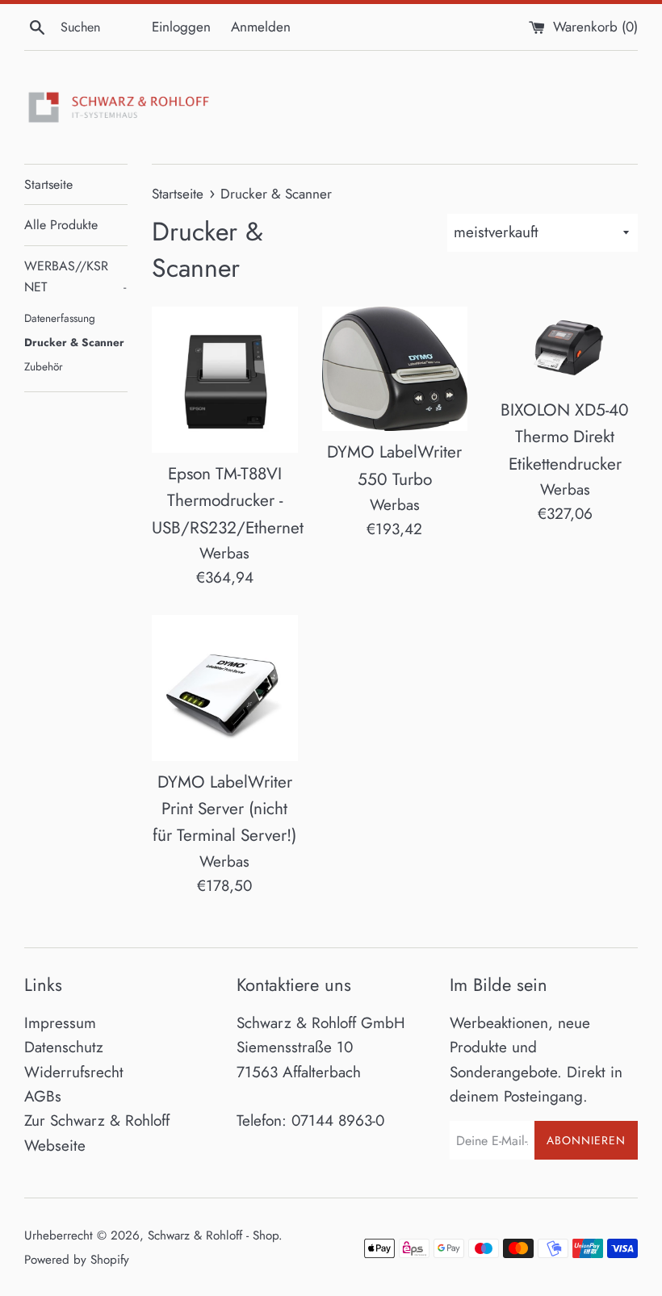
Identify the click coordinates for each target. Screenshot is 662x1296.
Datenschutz (63, 1047)
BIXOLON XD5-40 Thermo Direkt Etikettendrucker (565, 437)
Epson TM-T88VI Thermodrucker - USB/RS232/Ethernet (228, 501)
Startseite (48, 184)
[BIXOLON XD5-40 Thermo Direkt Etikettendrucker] (565, 348)
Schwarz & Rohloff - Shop (213, 1235)
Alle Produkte (61, 224)
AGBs (42, 1096)
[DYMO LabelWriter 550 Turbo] (395, 369)
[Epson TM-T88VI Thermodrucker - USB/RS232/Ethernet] (225, 380)
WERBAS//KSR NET (75, 276)
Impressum (60, 1023)
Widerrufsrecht (74, 1072)
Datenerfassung (59, 318)
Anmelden (261, 26)
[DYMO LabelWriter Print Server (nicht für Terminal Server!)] (225, 688)
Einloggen (181, 26)
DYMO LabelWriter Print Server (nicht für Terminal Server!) (224, 809)
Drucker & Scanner (74, 342)
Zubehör (43, 366)
